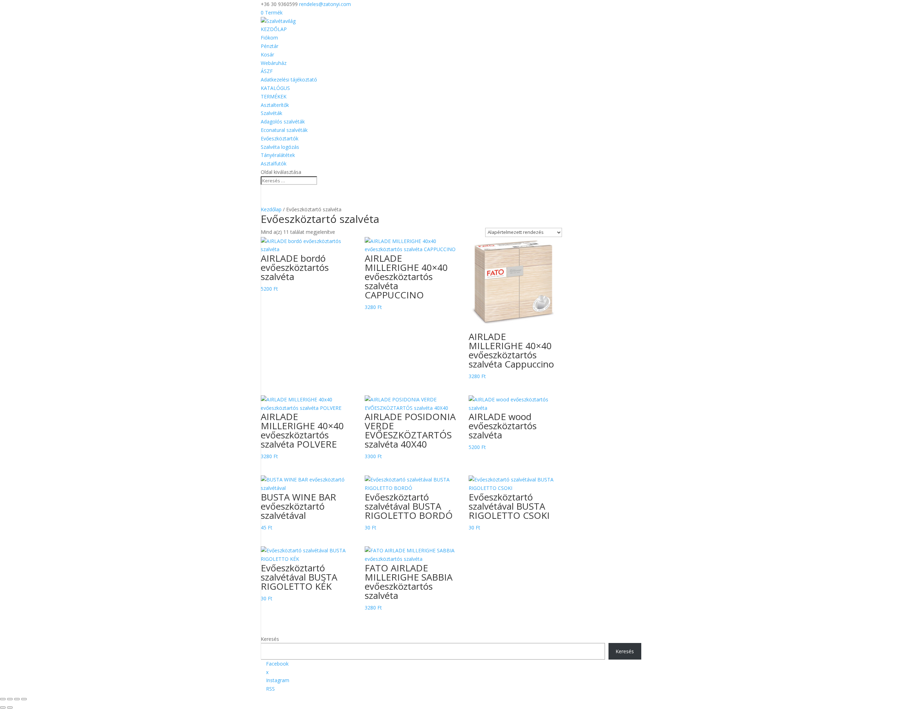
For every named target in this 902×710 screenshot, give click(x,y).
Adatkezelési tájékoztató (289, 79)
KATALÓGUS (275, 88)
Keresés (270, 639)
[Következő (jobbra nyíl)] (10, 707)
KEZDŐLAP (274, 29)
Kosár (267, 54)
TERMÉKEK (273, 96)
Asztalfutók (273, 163)
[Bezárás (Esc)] (24, 699)
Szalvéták (271, 113)
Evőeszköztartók (279, 138)
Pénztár (269, 46)
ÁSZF (267, 71)
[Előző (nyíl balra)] (3, 707)
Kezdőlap (271, 209)
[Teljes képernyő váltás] (10, 699)
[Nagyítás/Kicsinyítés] (3, 699)
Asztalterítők (275, 105)
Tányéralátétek (278, 155)
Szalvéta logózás (280, 147)
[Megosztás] (17, 699)
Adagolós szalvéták (283, 121)
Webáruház (273, 63)
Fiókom (269, 37)
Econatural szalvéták (284, 130)
